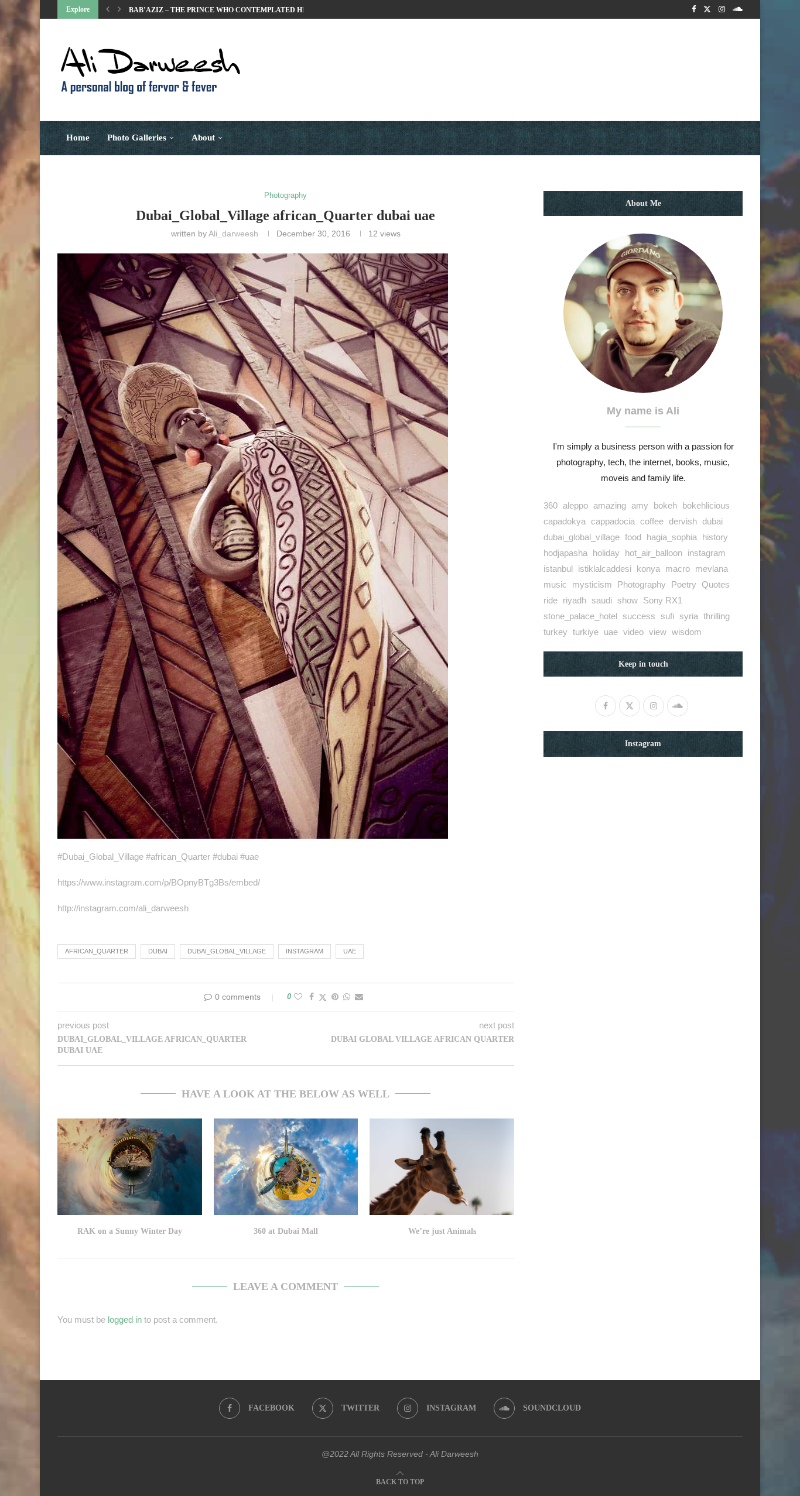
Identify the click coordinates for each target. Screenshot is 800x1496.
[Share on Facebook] (311, 996)
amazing (609, 505)
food (633, 537)
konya (648, 569)
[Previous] (107, 9)
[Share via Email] (359, 996)
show (627, 600)
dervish (683, 521)
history (715, 537)
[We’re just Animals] (442, 1166)
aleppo (575, 505)
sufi (667, 616)
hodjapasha (565, 553)
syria (688, 616)
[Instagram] (722, 9)
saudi (602, 600)
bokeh (665, 505)
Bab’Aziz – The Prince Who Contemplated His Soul (229, 10)
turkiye (586, 632)
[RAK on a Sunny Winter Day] (129, 1166)
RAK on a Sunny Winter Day (129, 1231)
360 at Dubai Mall (286, 1231)
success (639, 616)
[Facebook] (694, 9)
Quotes (716, 584)
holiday (606, 553)
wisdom (687, 632)
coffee (652, 521)
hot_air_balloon (653, 553)
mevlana (711, 569)
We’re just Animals (442, 1231)
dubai (157, 951)
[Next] (119, 9)
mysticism (592, 584)
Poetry (683, 584)
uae (349, 951)
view (657, 632)
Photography (641, 584)
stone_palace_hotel (580, 616)
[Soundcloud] (738, 9)
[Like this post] (298, 996)
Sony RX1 (662, 600)
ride (550, 600)
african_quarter (96, 951)
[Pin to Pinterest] (335, 996)
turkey (555, 632)
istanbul (558, 569)
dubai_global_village (226, 951)
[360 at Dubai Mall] (286, 1166)
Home (78, 137)
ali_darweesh (233, 233)
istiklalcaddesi (604, 569)
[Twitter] (707, 9)
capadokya (564, 521)
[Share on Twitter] (323, 997)
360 (550, 505)
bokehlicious (706, 505)
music (555, 584)
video (633, 632)
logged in (125, 1320)
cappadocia (613, 521)
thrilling (716, 616)
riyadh (574, 600)
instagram (304, 951)
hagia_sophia (672, 537)
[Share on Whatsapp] (346, 996)
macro (677, 569)
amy (639, 505)
